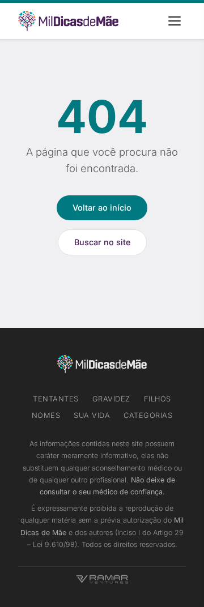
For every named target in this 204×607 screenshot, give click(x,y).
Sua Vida (92, 415)
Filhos (157, 399)
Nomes (46, 415)
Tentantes (56, 399)
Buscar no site (102, 242)
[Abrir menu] (174, 21)
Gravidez (111, 399)
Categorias (148, 415)
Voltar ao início (102, 207)
